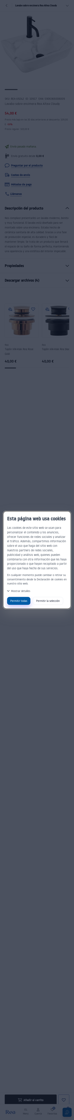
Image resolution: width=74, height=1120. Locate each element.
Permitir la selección (48, 601)
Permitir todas (18, 601)
